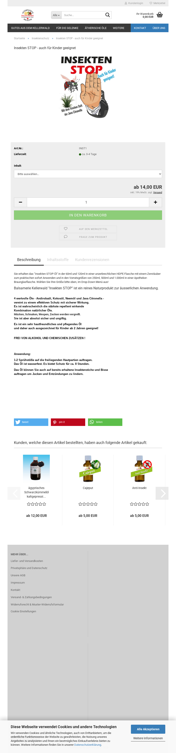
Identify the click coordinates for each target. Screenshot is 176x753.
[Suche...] (107, 15)
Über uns (159, 28)
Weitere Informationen (148, 738)
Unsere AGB (18, 575)
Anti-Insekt (139, 488)
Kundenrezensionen (92, 259)
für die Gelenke (67, 28)
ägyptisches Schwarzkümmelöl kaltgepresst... (36, 492)
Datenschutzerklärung (87, 744)
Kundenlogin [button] (135, 3)
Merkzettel (158, 3)
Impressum (18, 582)
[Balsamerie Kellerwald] (28, 15)
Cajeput (88, 488)
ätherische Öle (95, 28)
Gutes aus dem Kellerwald (30, 28)
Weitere (118, 28)
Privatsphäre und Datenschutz (29, 568)
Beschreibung (29, 259)
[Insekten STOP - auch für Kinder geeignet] (88, 86)
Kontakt (140, 28)
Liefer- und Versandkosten (27, 561)
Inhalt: (18, 165)
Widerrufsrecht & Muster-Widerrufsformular (37, 604)
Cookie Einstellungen (23, 611)
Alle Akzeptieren (148, 729)
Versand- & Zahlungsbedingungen (31, 597)
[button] (20, 202)
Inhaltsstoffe (58, 259)
